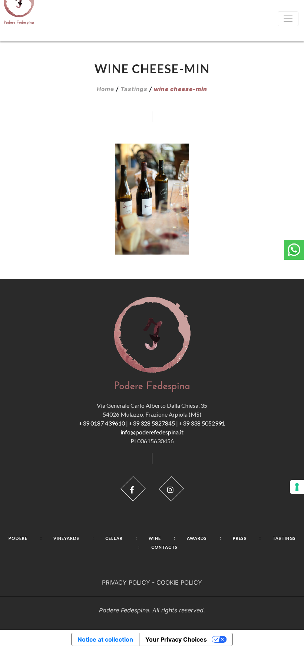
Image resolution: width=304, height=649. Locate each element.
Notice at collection (105, 639)
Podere (18, 538)
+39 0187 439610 (102, 423)
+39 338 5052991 (202, 423)
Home (105, 89)
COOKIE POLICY (179, 582)
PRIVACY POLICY (126, 582)
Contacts (164, 547)
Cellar (114, 538)
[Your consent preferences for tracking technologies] (297, 487)
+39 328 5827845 (152, 423)
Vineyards (66, 538)
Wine (155, 538)
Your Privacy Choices (176, 639)
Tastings (134, 89)
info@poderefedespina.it (152, 432)
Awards (197, 538)
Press (240, 538)
